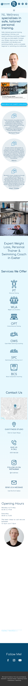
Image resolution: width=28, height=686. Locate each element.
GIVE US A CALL (14, 448)
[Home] (5, 4)
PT (14, 290)
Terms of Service (12, 630)
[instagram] (23, 4)
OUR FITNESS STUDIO (14, 429)
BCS (14, 374)
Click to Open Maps (14, 433)
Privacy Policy (4, 630)
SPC (14, 357)
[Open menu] (14, 10)
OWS (14, 341)
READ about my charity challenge (14, 104)
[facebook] (19, 4)
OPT (14, 323)
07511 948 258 (14, 452)
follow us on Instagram (14, 468)
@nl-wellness (14, 472)
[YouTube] (26, 4)
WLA (14, 307)
